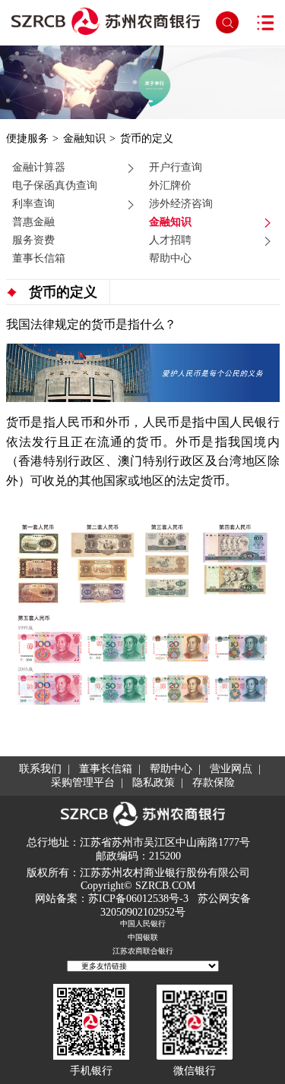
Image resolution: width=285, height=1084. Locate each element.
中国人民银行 (143, 923)
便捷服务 (27, 138)
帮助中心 (170, 258)
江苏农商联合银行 (142, 951)
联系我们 (40, 769)
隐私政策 (153, 782)
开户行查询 (175, 167)
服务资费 (33, 240)
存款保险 (213, 782)
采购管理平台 (83, 782)
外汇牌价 (170, 185)
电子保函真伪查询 (54, 185)
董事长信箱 (38, 258)
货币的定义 (146, 138)
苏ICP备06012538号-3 (138, 898)
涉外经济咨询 (181, 203)
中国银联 (143, 937)
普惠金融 (33, 221)
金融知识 (84, 138)
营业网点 (231, 769)
